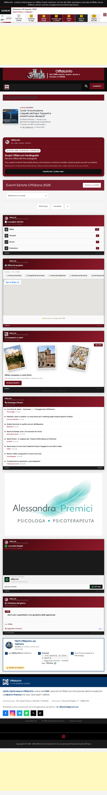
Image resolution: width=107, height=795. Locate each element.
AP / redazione (27, 127)
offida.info (6, 253)
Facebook (57, 206)
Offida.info (64, 71)
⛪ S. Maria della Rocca (13, 275)
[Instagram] (12, 713)
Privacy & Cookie (75, 721)
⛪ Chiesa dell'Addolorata (56, 275)
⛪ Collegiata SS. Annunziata (34, 275)
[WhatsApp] (26, 713)
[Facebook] (5, 713)
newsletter (97, 86)
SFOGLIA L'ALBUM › (13, 383)
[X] (33, 713)
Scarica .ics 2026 (92, 185)
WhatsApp (43, 206)
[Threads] (40, 713)
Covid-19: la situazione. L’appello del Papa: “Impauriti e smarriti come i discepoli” (35, 113)
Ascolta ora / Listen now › (53, 172)
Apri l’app (97, 586)
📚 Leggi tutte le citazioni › (13, 628)
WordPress (86, 744)
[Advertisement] (53, 45)
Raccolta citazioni (9, 632)
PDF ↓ (100, 628)
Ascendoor (65, 744)
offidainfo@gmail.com (69, 707)
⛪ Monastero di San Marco (78, 275)
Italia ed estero (27, 107)
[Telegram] (19, 713)
